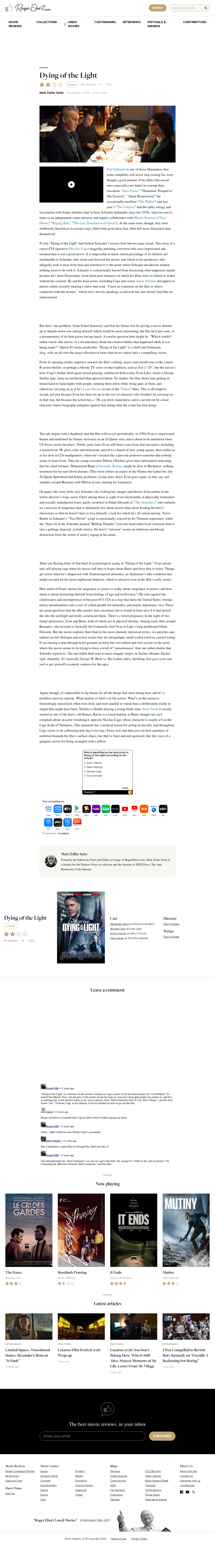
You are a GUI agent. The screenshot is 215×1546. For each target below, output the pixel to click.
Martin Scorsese (145, 217)
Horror (44, 1494)
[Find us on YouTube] (187, 1492)
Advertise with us (190, 1480)
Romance (81, 1480)
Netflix (79, 1476)
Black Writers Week (156, 1480)
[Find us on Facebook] (181, 1492)
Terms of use (118, 1538)
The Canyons (126, 207)
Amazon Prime (49, 1476)
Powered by (49, 833)
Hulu (43, 1499)
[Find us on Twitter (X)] (193, 1492)
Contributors (194, 22)
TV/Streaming (105, 22)
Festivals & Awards (156, 24)
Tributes (115, 1499)
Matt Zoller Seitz (51, 92)
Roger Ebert (152, 1494)
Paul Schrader (116, 169)
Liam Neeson (92, 389)
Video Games (153, 1476)
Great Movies (73, 24)
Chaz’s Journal (118, 1476)
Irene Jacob (150, 709)
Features (150, 1485)
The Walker (147, 201)
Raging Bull (61, 223)
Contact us (186, 1476)
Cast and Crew (13, 1480)
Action (44, 1471)
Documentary (48, 1485)
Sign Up (10, 1493)
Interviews (132, 22)
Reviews (43, 67)
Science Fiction (84, 1485)
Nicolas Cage (79, 248)
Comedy (45, 1480)
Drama (72, 84)
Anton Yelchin (145, 281)
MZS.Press (142, 864)
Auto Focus (130, 190)
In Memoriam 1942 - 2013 (95, 1520)
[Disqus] (107, 1125)
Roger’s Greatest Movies (19, 1471)
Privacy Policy (139, 1538)
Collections (46, 22)
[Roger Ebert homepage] (28, 8)
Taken (126, 389)
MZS (113, 1485)
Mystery (80, 1471)
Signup (157, 7)
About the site (188, 1471)
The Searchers (144, 502)
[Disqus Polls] (107, 1040)
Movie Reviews (15, 24)
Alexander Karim (109, 466)
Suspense (81, 1490)
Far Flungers (117, 1490)
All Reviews (12, 1476)
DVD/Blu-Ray (153, 1471)
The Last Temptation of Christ (94, 223)
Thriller (79, 1494)
